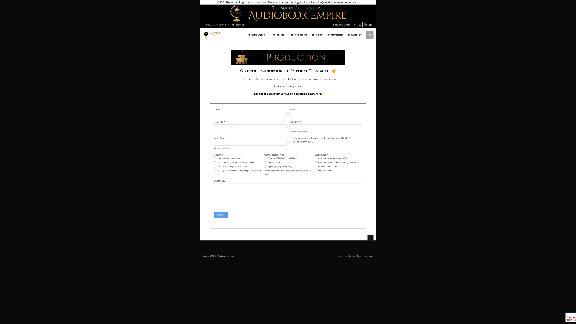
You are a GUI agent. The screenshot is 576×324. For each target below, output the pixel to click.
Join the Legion (237, 25)
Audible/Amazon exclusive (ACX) (332, 158)
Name (217, 109)
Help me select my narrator (229, 158)
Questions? (219, 181)
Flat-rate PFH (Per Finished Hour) (282, 158)
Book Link (295, 122)
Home (207, 25)
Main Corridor (220, 25)
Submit (221, 214)
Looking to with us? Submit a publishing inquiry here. (288, 93)
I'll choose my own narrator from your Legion (236, 162)
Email (293, 109)
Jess (333, 79)
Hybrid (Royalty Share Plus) (279, 166)
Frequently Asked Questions (288, 86)
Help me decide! (325, 170)
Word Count (220, 138)
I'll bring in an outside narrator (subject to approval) (239, 170)
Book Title (219, 122)
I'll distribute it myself (327, 166)
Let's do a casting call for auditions (232, 166)
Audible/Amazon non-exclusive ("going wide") (337, 162)
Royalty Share (273, 162)
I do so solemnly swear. (303, 142)
